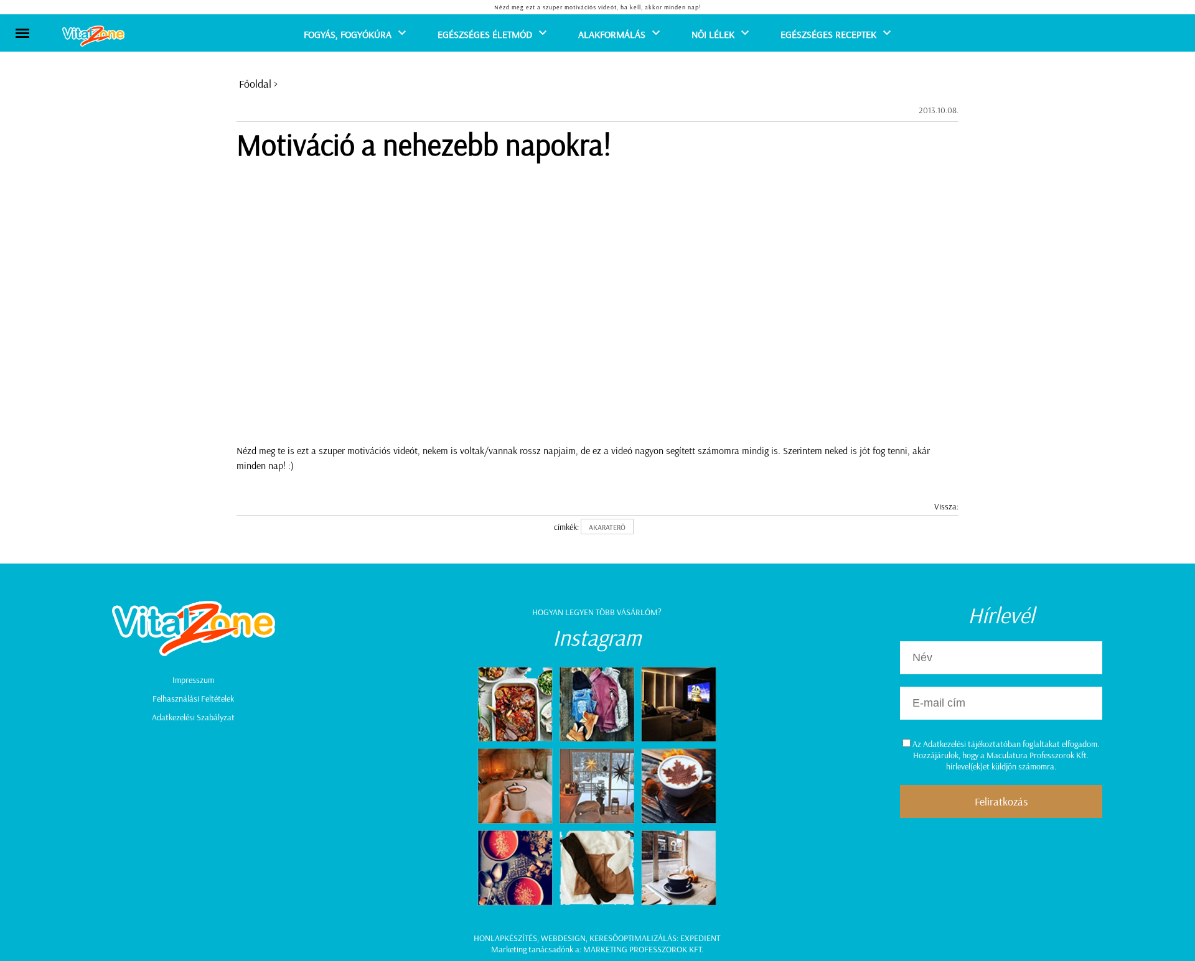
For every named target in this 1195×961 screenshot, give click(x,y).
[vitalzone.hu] (93, 37)
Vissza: (946, 506)
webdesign (563, 938)
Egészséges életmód (485, 34)
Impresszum (193, 679)
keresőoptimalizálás (633, 938)
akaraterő (607, 527)
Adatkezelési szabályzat (193, 717)
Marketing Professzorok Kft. (643, 949)
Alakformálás (611, 34)
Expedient (700, 938)
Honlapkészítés (505, 938)
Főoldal (255, 84)
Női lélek (712, 34)
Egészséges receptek (828, 34)
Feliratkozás (1001, 801)
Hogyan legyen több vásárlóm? (597, 612)
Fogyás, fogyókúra (347, 34)
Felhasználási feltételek (193, 698)
